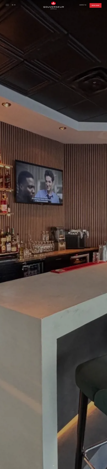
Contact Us (82, 5)
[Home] (53, 5)
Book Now (95, 5)
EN (12, 5)
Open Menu (8, 5)
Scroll (53, 466)
